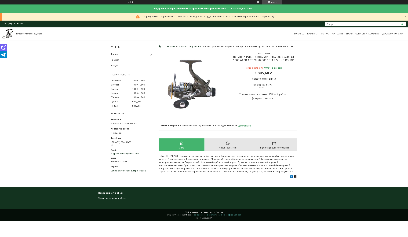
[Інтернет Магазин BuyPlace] (7, 33)
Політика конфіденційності (229, 215)
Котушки (171, 46)
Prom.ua (219, 212)
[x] (295, 177)
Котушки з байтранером (189, 46)
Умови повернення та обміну (362, 33)
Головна (299, 33)
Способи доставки (241, 8)
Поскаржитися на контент (204, 215)
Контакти (337, 33)
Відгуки (114, 65)
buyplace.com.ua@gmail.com (125, 153)
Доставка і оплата (392, 33)
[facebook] (291, 177)
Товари (311, 33)
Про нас (324, 33)
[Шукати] (402, 24)
